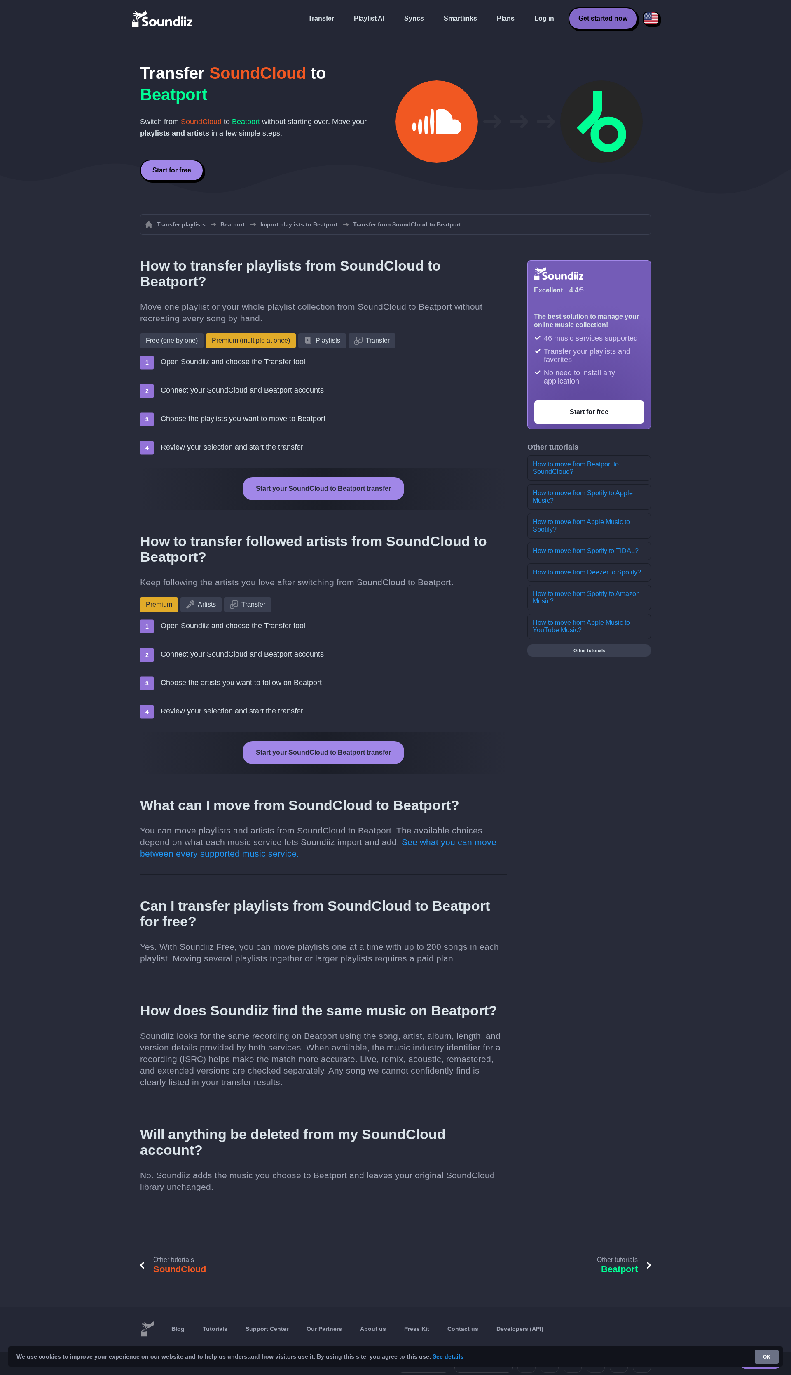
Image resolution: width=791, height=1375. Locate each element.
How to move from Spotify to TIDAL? (586, 550)
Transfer (321, 18)
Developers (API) (519, 1329)
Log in (544, 18)
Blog (178, 1329)
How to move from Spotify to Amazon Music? (586, 597)
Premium (159, 604)
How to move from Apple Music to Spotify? (581, 525)
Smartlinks (460, 18)
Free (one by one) (172, 340)
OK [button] (766, 1357)
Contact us (462, 1329)
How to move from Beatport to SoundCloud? (576, 468)
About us (373, 1329)
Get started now (602, 18)
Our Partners (324, 1329)
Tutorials (215, 1329)
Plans (506, 18)
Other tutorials (589, 650)
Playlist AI (369, 18)
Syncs (414, 18)
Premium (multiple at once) (251, 340)
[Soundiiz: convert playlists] (147, 1329)
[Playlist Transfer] (163, 18)
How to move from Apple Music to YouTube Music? (581, 626)
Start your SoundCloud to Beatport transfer (323, 488)
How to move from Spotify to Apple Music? (583, 497)
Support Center (267, 1329)
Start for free (171, 170)
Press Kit (416, 1329)
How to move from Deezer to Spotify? (587, 572)
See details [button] (448, 1356)
